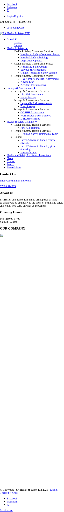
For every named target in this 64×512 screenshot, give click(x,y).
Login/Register (15, 16)
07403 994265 (8, 186)
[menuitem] (35, 16)
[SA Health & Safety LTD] (15, 33)
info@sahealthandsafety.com (15, 180)
